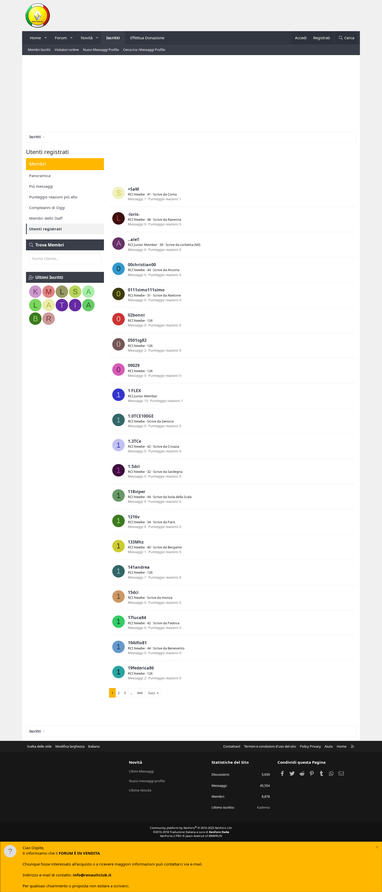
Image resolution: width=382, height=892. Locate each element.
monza (167, 597)
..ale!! (133, 239)
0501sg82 (137, 340)
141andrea (139, 567)
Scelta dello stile (39, 746)
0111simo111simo (146, 290)
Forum (61, 37)
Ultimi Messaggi (141, 771)
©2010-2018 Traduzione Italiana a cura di (191, 832)
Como (172, 194)
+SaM (133, 189)
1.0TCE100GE (141, 416)
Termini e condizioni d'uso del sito (270, 746)
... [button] (131, 692)
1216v (134, 517)
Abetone (174, 295)
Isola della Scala (180, 496)
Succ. (152, 692)
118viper (136, 491)
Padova (173, 623)
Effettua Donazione (147, 37)
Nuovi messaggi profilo (147, 781)
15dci (133, 592)
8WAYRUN (215, 836)
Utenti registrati (45, 228)
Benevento (176, 648)
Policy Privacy (310, 746)
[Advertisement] (191, 95)
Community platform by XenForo (191, 828)
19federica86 (141, 668)
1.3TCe (134, 441)
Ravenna (174, 219)
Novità (87, 37)
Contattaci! (231, 746)
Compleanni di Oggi (47, 207)
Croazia (173, 446)
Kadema (263, 807)
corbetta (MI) (190, 244)
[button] (46, 37)
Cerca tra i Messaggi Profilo (144, 49)
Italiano (94, 746)
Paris (171, 522)
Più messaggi (41, 186)
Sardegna (175, 471)
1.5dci (134, 466)
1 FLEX (134, 390)
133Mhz (136, 542)
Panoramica (39, 175)
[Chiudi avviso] (376, 847)
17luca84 (137, 617)
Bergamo (175, 547)
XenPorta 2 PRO (171, 836)
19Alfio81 (137, 643)
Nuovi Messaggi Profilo (101, 49)
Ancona (173, 269)
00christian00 (142, 264)
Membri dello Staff (45, 218)
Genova (168, 421)
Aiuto (329, 746)
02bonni (136, 315)
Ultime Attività (140, 790)
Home (35, 37)
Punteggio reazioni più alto (53, 196)
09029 (134, 365)
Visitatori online (67, 49)
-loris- (134, 214)
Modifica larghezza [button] (69, 746)
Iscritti (113, 37)
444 (139, 692)
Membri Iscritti (39, 49)
